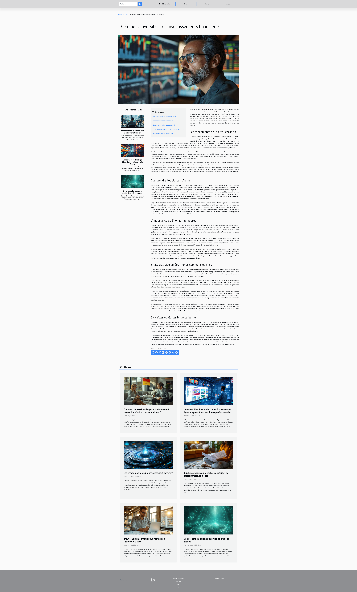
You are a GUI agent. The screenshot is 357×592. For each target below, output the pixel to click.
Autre (228, 4)
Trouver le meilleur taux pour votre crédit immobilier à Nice (144, 540)
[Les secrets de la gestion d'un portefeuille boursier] (132, 121)
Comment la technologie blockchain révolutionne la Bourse (132, 162)
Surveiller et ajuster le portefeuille (163, 133)
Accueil (120, 14)
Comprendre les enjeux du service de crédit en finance (132, 192)
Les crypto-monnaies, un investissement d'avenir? (148, 472)
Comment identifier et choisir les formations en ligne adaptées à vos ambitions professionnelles (207, 411)
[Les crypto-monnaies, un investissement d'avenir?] (148, 454)
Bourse (186, 4)
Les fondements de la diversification (164, 116)
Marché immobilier (165, 4)
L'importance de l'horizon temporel (164, 125)
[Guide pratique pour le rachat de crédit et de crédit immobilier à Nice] (208, 454)
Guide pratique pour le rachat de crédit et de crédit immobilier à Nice (206, 474)
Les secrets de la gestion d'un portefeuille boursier (132, 131)
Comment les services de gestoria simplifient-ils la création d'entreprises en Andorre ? (147, 411)
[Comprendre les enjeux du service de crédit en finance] (132, 181)
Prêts (207, 4)
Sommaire (159, 112)
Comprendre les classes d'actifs (163, 121)
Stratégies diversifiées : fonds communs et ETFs (168, 129)
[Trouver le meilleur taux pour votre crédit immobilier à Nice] (148, 520)
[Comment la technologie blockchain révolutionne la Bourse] (132, 150)
